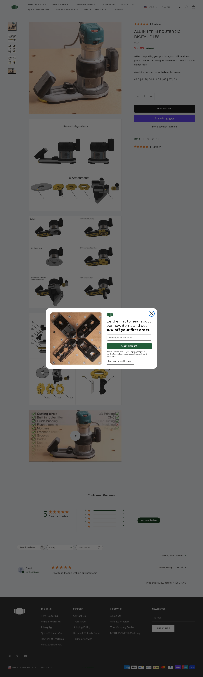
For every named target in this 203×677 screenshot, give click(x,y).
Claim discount (129, 346)
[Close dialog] (151, 313)
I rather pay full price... (120, 361)
